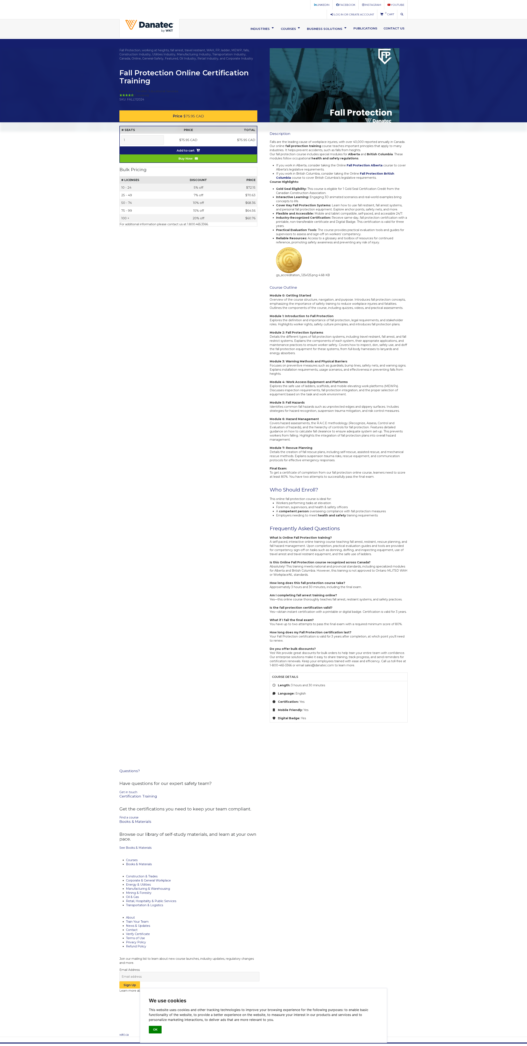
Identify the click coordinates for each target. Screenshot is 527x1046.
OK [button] (155, 1029)
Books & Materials (139, 864)
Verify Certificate (138, 934)
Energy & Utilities (138, 884)
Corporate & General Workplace (148, 880)
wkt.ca (124, 1035)
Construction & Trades (141, 876)
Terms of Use (135, 938)
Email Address (129, 970)
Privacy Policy (136, 942)
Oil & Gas (132, 897)
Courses (132, 860)
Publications (365, 28)
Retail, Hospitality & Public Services (151, 901)
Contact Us (394, 28)
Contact (132, 930)
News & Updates (138, 926)
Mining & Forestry (139, 893)
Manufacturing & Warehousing (148, 889)
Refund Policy (136, 946)
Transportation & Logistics (144, 905)
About (130, 917)
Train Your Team (137, 921)
